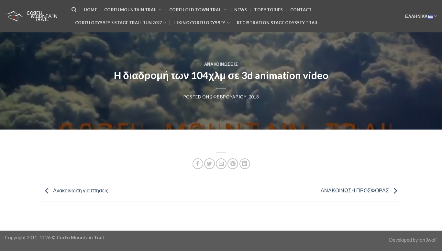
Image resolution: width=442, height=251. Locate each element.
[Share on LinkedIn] (244, 163)
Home (90, 9)
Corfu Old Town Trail (196, 9)
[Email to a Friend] (221, 163)
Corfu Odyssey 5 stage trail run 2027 (118, 22)
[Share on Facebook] (198, 163)
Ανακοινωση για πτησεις (80, 191)
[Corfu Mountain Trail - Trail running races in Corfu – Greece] (33, 16)
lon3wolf (428, 240)
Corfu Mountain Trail (131, 9)
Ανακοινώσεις (221, 64)
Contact (301, 9)
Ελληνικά (416, 16)
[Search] (74, 10)
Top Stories (268, 9)
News (240, 9)
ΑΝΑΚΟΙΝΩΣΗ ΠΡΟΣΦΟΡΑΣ (355, 191)
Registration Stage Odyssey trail (277, 22)
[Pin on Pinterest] (232, 163)
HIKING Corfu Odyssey (199, 22)
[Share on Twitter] (209, 163)
